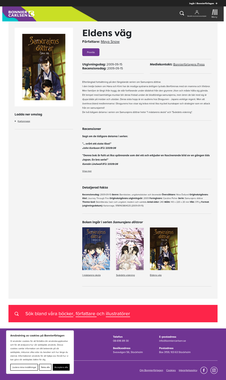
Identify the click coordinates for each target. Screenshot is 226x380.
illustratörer (118, 313)
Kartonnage (24, 121)
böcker (66, 313)
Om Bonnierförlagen (151, 370)
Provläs (91, 52)
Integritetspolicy (188, 370)
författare (86, 313)
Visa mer (87, 171)
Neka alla (45, 367)
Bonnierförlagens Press (189, 64)
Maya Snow (110, 41)
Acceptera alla (61, 367)
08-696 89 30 (121, 341)
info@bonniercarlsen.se (172, 341)
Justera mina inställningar (24, 367)
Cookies (171, 370)
